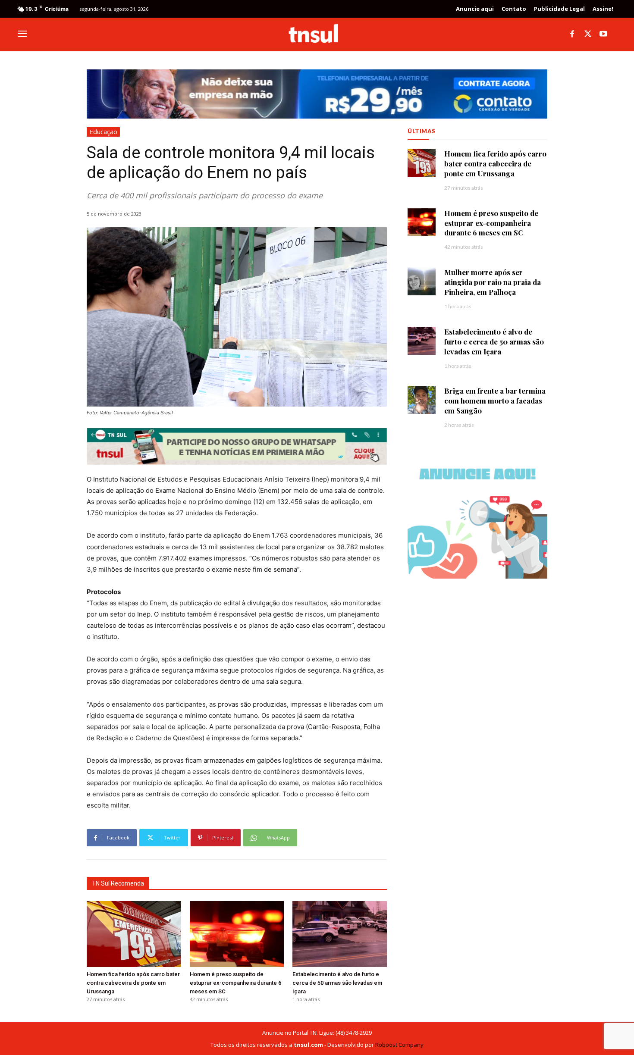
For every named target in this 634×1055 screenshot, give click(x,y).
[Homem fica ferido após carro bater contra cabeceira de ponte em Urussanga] (134, 934)
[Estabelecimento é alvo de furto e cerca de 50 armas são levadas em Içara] (339, 934)
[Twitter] (588, 34)
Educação (103, 131)
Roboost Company (399, 1045)
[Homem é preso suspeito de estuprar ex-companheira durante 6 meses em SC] (237, 934)
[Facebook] (572, 34)
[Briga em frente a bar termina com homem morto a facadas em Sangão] (422, 400)
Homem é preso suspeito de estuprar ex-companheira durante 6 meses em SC (235, 983)
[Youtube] (603, 34)
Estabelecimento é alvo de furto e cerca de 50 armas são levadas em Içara (337, 983)
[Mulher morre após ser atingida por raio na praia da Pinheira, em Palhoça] (422, 281)
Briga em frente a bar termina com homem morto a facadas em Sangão (495, 400)
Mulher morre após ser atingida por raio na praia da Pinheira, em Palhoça (492, 282)
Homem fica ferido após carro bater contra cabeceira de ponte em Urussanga (133, 983)
